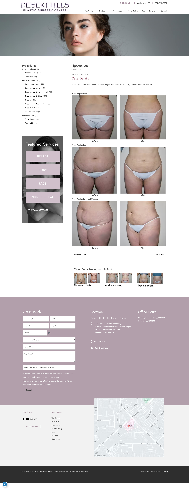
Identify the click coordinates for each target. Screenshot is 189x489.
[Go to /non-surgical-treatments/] (43, 197)
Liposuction (29, 76)
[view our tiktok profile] (129, 3)
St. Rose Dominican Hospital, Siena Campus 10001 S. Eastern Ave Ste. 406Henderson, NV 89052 (113, 329)
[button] (95, 10)
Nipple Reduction (31, 111)
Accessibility (144, 471)
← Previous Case (79, 254)
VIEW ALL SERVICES (38, 210)
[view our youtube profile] (123, 3)
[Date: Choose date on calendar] (49, 333)
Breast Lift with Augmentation (35, 104)
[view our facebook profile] (120, 3)
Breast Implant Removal (33, 88)
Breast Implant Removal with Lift (36, 92)
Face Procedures (28, 115)
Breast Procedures (28, 80)
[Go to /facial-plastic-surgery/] (43, 183)
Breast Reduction (31, 108)
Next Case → (160, 254)
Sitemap (165, 471)
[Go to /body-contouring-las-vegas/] (43, 169)
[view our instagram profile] (126, 3)
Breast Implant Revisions (33, 96)
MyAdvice (84, 471)
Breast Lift (28, 100)
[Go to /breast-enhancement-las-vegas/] (43, 156)
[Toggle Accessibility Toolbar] (4, 484)
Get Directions (101, 348)
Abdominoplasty (31, 72)
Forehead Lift (29, 123)
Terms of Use (155, 471)
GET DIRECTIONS (32, 426)
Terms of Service (39, 384)
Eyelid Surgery (30, 119)
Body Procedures (28, 69)
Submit (29, 390)
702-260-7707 (161, 3)
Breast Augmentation (32, 84)
